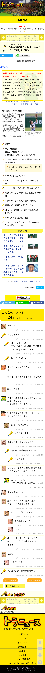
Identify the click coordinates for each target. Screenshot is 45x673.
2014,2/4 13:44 (38, 549)
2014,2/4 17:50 (38, 487)
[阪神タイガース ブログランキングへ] (23, 297)
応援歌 (23, 650)
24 (5, 66)
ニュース (22, 638)
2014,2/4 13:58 (38, 566)
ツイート (8, 56)
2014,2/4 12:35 (38, 408)
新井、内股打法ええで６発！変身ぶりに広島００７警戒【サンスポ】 (15, 238)
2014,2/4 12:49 (38, 476)
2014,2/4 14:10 (38, 525)
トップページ (22, 634)
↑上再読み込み (10, 580)
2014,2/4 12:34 (38, 339)
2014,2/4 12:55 (38, 429)
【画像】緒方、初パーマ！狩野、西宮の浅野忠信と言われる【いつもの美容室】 (14, 270)
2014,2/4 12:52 (38, 463)
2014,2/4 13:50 (38, 558)
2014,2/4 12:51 (38, 496)
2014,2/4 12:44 (38, 354)
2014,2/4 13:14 (38, 362)
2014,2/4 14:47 (38, 534)
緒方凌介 (40, 288)
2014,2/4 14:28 (38, 575)
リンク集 (22, 655)
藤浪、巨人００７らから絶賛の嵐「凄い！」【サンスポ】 (14, 249)
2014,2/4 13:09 (38, 517)
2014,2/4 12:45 (38, 455)
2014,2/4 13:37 (38, 438)
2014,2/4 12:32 (38, 330)
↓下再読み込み (34, 580)
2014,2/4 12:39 (38, 421)
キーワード (23, 642)
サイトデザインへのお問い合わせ (23, 663)
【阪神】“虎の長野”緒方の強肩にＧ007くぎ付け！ (29, 281)
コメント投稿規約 (22, 659)
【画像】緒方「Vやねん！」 (13, 258)
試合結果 (22, 646)
